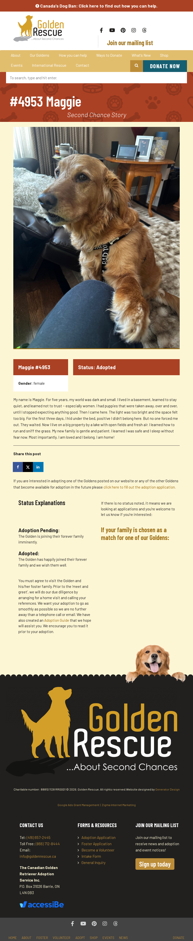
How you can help (73, 55)
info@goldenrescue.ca (38, 856)
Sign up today (155, 864)
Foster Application (96, 843)
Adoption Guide (57, 620)
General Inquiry (93, 862)
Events (17, 65)
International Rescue (49, 65)
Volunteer (61, 938)
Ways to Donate (109, 55)
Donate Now (165, 66)
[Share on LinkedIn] (38, 467)
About (16, 55)
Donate (178, 938)
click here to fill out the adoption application (139, 487)
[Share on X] (28, 467)
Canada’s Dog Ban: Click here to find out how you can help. (98, 6)
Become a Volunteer (97, 850)
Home (13, 938)
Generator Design (167, 789)
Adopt (80, 938)
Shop (164, 55)
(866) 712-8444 (48, 843)
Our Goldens (39, 55)
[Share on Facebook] (18, 467)
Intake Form (91, 856)
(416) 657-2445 (39, 837)
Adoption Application (98, 837)
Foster (42, 938)
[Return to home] (38, 28)
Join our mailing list (129, 42)
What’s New (141, 55)
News (123, 938)
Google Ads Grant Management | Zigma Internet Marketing (97, 805)
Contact (82, 65)
